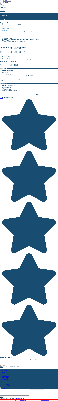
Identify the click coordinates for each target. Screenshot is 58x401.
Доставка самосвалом (5, 377)
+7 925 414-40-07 (7, 384)
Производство (4, 15)
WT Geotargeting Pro (23, 400)
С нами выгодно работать (5, 28)
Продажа (3, 16)
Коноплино (1, 98)
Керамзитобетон (4, 372)
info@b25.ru (3, 383)
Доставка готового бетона (5, 378)
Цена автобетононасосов (5, 376)
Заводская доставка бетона (6, 376)
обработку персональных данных (19, 398)
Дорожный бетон (4, 370)
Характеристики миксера (5, 379)
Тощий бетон (3, 373)
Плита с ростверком (5, 30)
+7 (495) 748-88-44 (9, 385)
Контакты (3, 19)
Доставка (3, 14)
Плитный (3, 29)
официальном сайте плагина (45, 400)
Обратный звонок (2, 11)
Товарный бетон (4, 371)
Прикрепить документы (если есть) (15, 366)
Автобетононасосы (5, 17)
